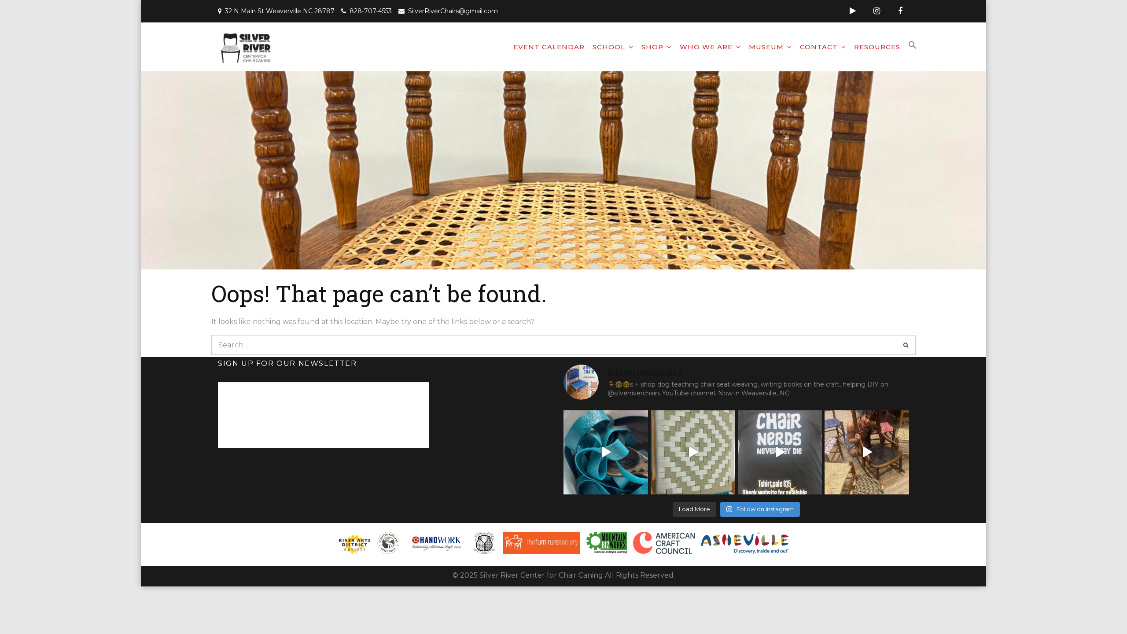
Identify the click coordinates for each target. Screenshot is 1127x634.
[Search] (906, 345)
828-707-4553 (371, 11)
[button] (912, 45)
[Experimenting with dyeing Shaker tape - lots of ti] (606, 452)
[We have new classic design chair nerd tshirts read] (780, 452)
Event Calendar (549, 47)
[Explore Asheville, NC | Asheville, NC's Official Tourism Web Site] (745, 543)
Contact (819, 47)
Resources (877, 47)
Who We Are (706, 47)
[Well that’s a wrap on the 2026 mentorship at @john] (867, 452)
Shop (652, 47)
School (609, 47)
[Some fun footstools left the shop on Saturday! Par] (693, 452)
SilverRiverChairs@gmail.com (453, 11)
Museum (766, 47)
